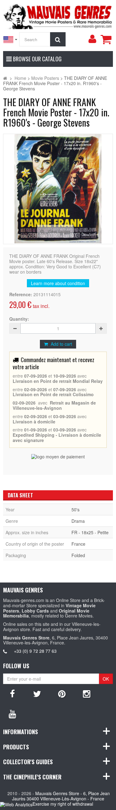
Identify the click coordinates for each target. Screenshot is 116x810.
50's (75, 509)
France (78, 544)
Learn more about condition (58, 283)
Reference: (20, 294)
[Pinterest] (62, 693)
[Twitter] (37, 693)
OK (106, 679)
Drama (78, 521)
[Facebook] (12, 693)
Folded (78, 555)
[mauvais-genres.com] (58, 15)
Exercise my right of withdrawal (62, 804)
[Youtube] (12, 713)
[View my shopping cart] (106, 39)
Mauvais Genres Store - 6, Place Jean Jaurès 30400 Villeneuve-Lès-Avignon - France (61, 796)
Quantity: (19, 319)
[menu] (92, 39)
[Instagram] (86, 693)
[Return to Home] (5, 78)
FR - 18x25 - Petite (90, 532)
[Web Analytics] (16, 804)
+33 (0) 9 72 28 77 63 (35, 651)
